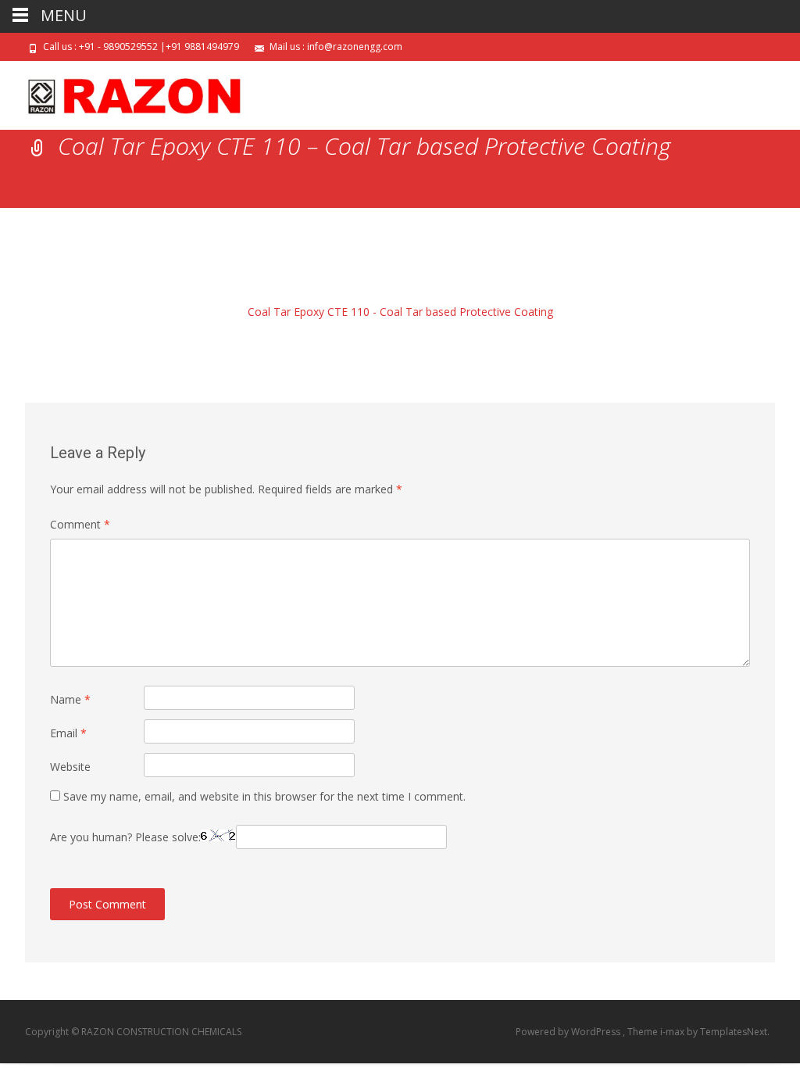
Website (70, 766)
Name (70, 699)
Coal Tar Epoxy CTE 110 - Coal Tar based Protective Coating (400, 311)
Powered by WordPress (569, 1031)
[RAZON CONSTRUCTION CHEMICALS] (122, 92)
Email (68, 733)
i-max (673, 1031)
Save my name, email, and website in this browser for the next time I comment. (264, 796)
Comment (80, 524)
